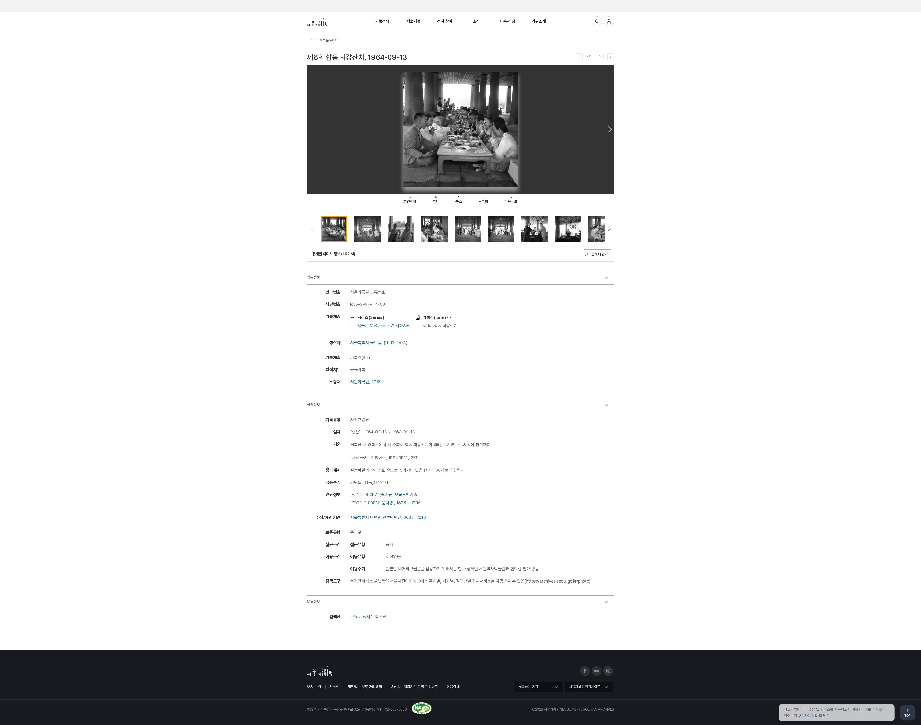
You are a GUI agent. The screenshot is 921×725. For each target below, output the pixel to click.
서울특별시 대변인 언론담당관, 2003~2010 (388, 517)
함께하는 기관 (528, 687)
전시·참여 (444, 21)
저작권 (334, 686)
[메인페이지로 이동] (317, 21)
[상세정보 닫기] (608, 406)
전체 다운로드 (600, 254)
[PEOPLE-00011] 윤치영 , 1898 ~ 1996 (385, 502)
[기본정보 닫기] (608, 278)
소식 (476, 21)
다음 (601, 57)
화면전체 (410, 201)
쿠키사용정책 (808, 715)
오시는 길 (314, 686)
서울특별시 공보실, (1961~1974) (378, 342)
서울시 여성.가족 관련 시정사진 (384, 325)
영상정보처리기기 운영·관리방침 (414, 686)
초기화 (483, 201)
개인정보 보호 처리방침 (365, 686)
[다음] (610, 56)
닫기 (826, 715)
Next (610, 129)
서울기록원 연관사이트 (584, 687)
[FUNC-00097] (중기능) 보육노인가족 (383, 494)
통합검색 (597, 21)
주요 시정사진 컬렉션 (368, 616)
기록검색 (382, 21)
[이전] (579, 56)
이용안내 (453, 686)
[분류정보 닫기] (608, 603)
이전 (588, 57)
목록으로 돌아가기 (325, 41)
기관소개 (539, 21)
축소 (458, 201)
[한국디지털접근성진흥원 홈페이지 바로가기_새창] (369, 713)
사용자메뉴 (609, 21)
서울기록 (414, 21)
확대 (436, 201)
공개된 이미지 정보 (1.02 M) (333, 254)
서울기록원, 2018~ (366, 381)
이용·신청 (507, 21)
